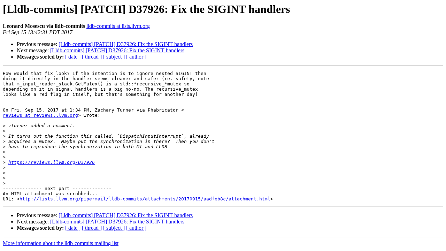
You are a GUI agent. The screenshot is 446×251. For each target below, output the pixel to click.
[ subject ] (114, 57)
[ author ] (136, 57)
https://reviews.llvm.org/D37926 (51, 162)
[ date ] (72, 57)
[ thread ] (92, 57)
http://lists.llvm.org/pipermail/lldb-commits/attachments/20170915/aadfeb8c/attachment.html (145, 198)
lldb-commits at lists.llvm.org (118, 26)
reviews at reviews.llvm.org (40, 115)
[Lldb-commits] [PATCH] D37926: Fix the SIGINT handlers (126, 44)
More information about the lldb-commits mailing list (60, 243)
